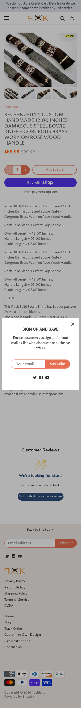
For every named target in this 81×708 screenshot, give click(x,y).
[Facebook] (41, 377)
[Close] (73, 324)
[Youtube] (47, 377)
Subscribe (57, 364)
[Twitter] (35, 377)
